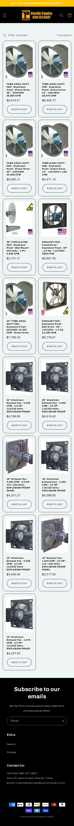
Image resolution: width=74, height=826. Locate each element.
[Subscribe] (63, 721)
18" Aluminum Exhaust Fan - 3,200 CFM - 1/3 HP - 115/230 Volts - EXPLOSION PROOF (54, 485)
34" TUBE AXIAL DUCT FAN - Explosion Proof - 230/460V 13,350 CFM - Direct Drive (18, 327)
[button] (4, 15)
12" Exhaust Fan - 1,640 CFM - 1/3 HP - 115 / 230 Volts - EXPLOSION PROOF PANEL (54, 564)
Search (11, 744)
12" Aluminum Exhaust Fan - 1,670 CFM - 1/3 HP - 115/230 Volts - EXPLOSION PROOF (18, 643)
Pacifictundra (32, 817)
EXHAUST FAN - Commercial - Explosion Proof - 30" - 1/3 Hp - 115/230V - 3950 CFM (54, 248)
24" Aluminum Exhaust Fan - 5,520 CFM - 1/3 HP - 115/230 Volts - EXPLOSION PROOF (18, 406)
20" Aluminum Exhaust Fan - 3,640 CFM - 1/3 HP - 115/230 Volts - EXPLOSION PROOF (54, 406)
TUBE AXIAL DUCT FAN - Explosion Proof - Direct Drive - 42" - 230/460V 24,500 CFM (19, 169)
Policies (11, 752)
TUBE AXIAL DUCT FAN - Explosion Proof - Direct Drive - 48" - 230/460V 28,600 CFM (19, 90)
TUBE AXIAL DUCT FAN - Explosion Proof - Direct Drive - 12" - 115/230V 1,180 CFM (54, 169)
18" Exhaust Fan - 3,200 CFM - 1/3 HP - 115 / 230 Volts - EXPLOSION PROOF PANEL (19, 485)
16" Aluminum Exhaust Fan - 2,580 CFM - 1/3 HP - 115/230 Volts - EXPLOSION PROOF (18, 564)
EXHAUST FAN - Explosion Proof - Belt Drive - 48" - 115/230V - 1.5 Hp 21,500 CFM (52, 327)
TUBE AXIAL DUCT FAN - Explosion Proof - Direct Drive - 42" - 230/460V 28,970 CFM (54, 90)
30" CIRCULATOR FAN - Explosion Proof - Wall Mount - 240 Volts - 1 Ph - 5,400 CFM (18, 248)
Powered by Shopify (46, 817)
